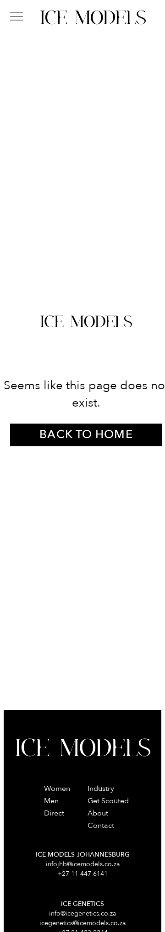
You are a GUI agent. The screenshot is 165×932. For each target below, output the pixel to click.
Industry (101, 788)
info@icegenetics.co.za (82, 913)
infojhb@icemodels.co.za (83, 864)
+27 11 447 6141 (83, 873)
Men (51, 801)
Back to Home (85, 435)
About (98, 813)
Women (57, 788)
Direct (54, 813)
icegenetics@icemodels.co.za (82, 923)
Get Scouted (108, 801)
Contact (101, 825)
